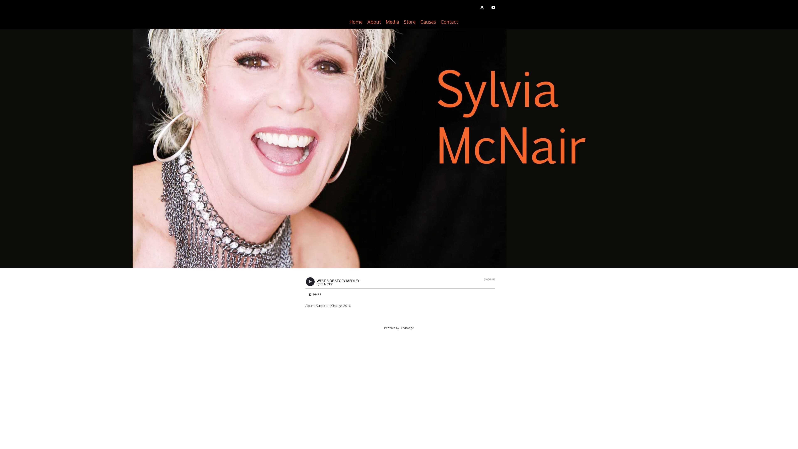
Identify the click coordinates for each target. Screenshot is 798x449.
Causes (428, 22)
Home (356, 22)
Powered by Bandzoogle (399, 328)
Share (317, 294)
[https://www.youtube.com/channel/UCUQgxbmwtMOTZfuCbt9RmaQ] (493, 7)
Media (392, 22)
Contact (449, 22)
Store (410, 22)
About (374, 22)
